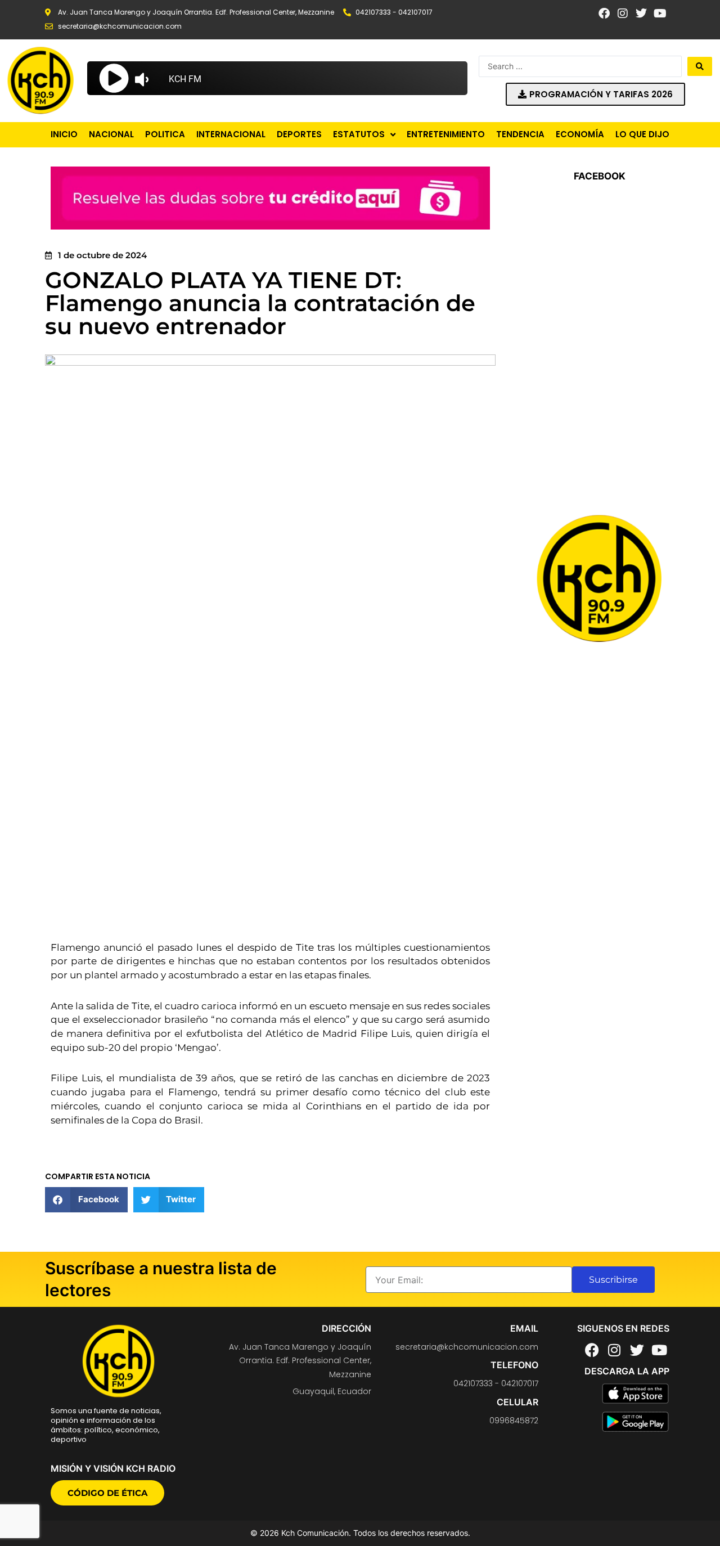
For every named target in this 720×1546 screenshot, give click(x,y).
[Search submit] (699, 66)
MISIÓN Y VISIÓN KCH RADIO (113, 1468)
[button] (86, 1199)
